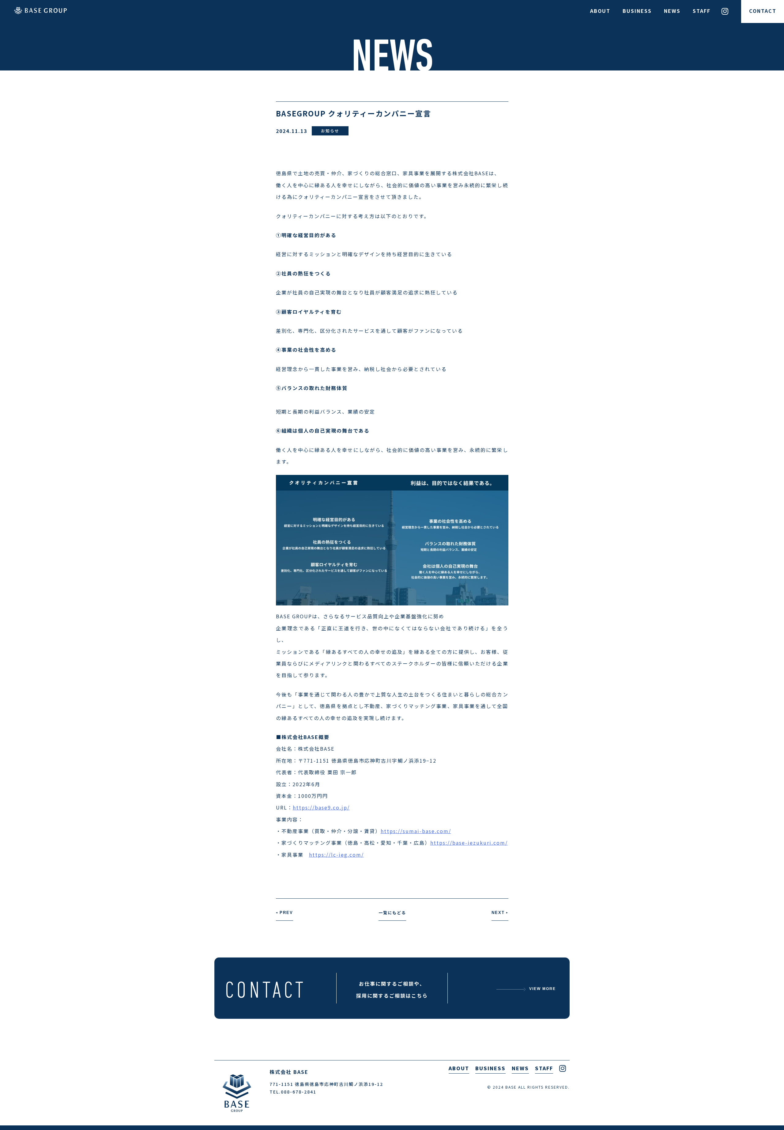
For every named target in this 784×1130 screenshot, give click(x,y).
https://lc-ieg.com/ (336, 854)
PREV (284, 912)
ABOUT (600, 10)
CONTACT (762, 10)
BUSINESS (637, 10)
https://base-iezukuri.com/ (469, 842)
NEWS (672, 10)
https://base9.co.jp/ (321, 807)
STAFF (701, 10)
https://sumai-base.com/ (416, 831)
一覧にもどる (392, 913)
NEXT (500, 912)
